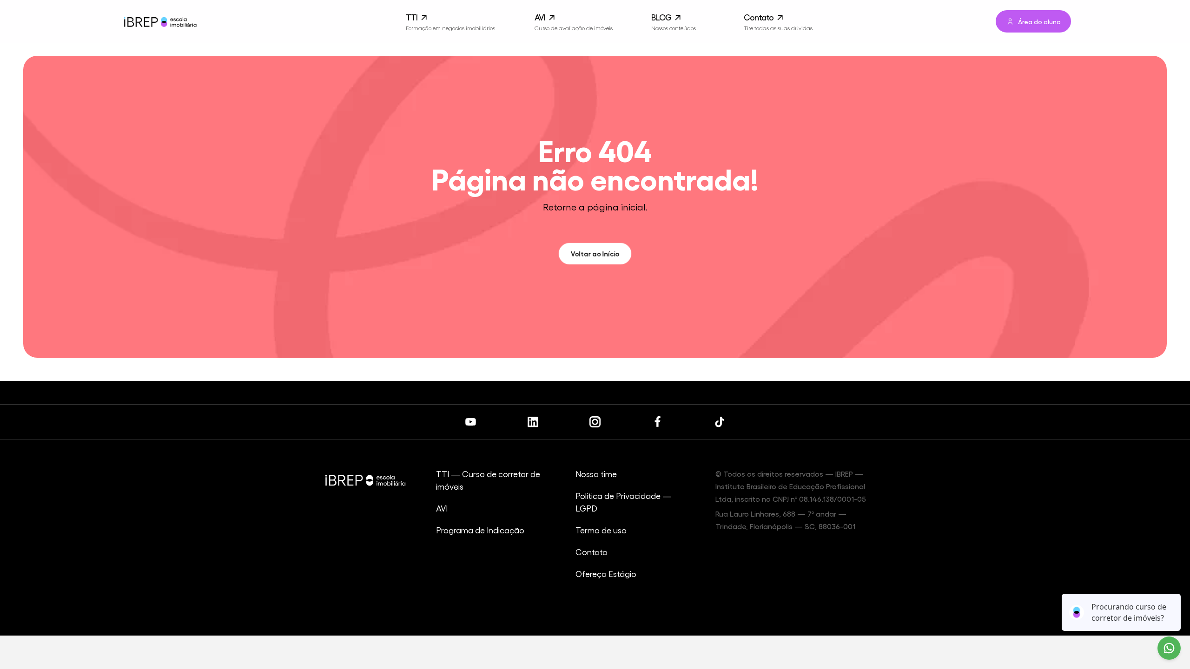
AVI (442, 508)
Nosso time (596, 474)
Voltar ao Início (595, 253)
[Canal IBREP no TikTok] (719, 421)
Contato (591, 552)
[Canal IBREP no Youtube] (470, 421)
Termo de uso (601, 530)
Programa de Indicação (480, 530)
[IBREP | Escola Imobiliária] (159, 21)
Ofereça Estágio (605, 573)
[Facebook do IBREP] (657, 421)
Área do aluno (1039, 21)
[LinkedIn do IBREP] (532, 421)
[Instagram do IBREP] (595, 421)
